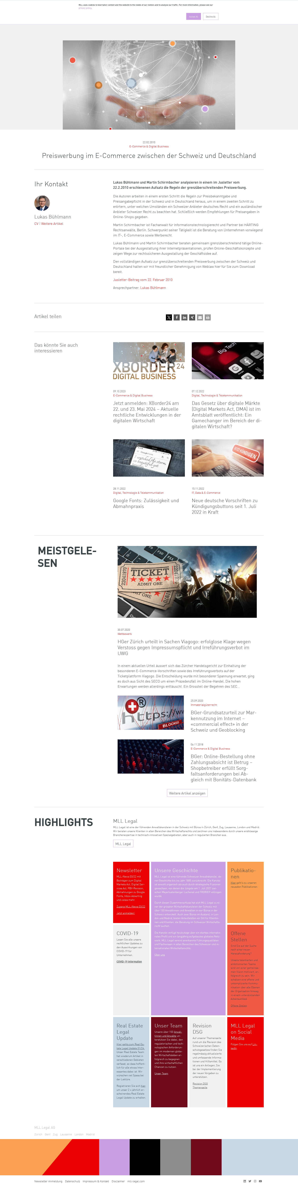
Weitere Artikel (52, 223)
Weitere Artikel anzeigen (187, 792)
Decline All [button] (210, 16)
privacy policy (85, 8)
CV (36, 223)
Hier (233, 883)
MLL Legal (123, 843)
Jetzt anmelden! (126, 913)
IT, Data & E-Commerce (206, 492)
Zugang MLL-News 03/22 (131, 906)
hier (143, 1086)
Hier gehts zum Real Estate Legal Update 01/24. (131, 1046)
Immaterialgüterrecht (204, 704)
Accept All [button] (193, 16)
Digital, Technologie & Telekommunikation (217, 395)
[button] (169, 317)
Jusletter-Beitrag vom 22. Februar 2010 (142, 279)
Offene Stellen (239, 1005)
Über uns (160, 954)
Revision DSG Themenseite (200, 1085)
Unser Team (161, 1073)
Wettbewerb (125, 634)
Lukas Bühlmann (153, 287)
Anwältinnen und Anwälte (168, 1034)
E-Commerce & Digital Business (149, 146)
